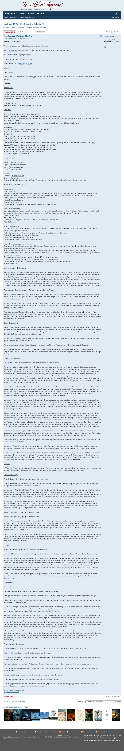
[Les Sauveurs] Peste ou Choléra (23, 23)
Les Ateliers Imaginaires (10, 27)
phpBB (66, 735)
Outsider (28, 27)
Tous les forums (73, 732)
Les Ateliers (21, 27)
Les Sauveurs (13, 50)
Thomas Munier (11, 38)
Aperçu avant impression (116, 14)
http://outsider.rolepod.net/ (11, 692)
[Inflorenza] (89, 721)
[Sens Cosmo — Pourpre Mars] (26, 721)
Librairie (21, 13)
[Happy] (44, 721)
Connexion (115, 17)
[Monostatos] (116, 721)
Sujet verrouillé (7, 31)
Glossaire (31, 13)
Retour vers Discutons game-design (14, 701)
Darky (77, 737)
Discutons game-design (39, 27)
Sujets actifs (101, 732)
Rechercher (41, 13)
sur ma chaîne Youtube (25, 64)
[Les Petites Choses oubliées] (35, 721)
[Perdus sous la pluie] (53, 721)
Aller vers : (81, 701)
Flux (62, 732)
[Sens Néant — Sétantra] (8, 721)
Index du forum (10, 13)
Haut (119, 693)
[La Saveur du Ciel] (71, 721)
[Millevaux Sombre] (17, 721)
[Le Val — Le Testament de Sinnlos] (107, 721)
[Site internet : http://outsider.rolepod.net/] (105, 47)
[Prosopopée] (62, 721)
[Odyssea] (98, 721)
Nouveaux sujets (88, 732)
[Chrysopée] (80, 721)
